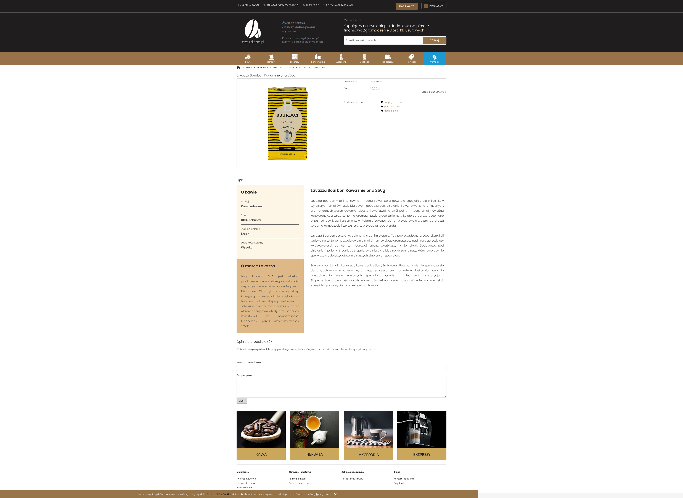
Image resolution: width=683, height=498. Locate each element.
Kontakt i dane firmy (404, 478)
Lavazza (360, 102)
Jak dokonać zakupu (352, 478)
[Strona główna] (281, 30)
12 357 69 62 (312, 5)
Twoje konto (406, 6)
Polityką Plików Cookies (219, 494)
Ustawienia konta (246, 483)
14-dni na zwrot (250, 5)
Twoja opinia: (244, 375)
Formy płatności (297, 478)
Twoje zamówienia (246, 478)
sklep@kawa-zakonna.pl (339, 5)
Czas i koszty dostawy (300, 483)
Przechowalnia (244, 487)
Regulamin (399, 483)
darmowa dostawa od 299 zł (282, 5)
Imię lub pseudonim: (249, 362)
